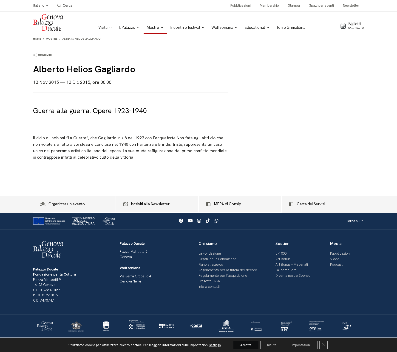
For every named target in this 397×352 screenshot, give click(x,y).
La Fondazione (209, 253)
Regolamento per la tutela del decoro (227, 270)
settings (215, 345)
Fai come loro (286, 270)
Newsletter (351, 5)
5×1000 (280, 253)
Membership (269, 5)
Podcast (336, 264)
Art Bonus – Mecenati (291, 264)
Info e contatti (209, 286)
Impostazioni (301, 345)
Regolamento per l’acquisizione (222, 275)
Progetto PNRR (209, 281)
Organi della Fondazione (217, 259)
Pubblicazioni (240, 5)
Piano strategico (210, 264)
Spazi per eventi (321, 5)
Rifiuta (271, 345)
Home (37, 39)
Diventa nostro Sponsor (293, 275)
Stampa (294, 5)
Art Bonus (282, 259)
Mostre (51, 39)
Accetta (246, 345)
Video (334, 259)
